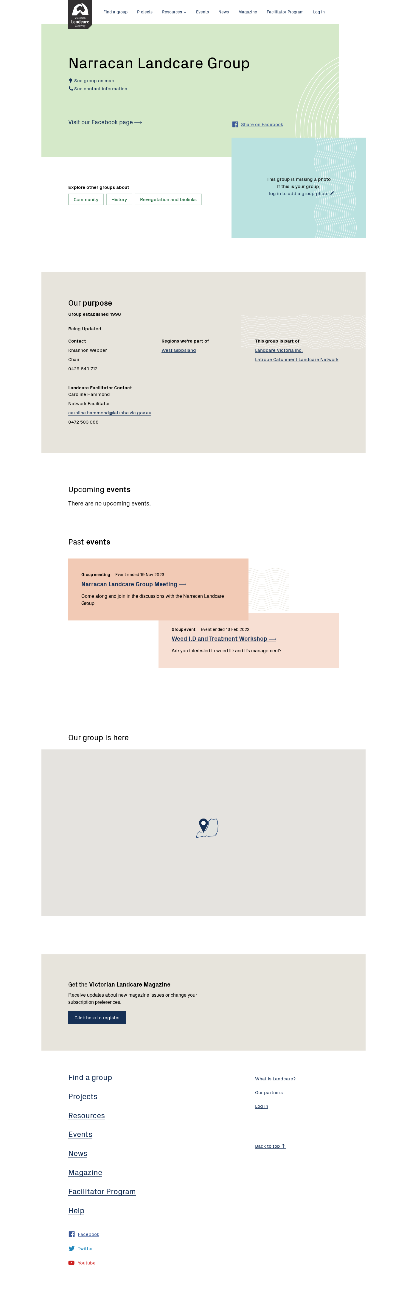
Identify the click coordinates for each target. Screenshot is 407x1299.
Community (86, 199)
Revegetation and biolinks (168, 199)
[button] (203, 826)
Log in (319, 12)
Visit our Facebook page (101, 121)
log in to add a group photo (299, 193)
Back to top (268, 1145)
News (223, 12)
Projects (145, 12)
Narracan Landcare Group (130, 583)
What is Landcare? (275, 1078)
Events (202, 12)
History (119, 199)
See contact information (100, 88)
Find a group (115, 12)
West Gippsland (178, 349)
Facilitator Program (285, 12)
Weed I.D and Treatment (220, 638)
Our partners (269, 1092)
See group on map (94, 80)
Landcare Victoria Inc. (279, 349)
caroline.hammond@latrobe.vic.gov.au (109, 412)
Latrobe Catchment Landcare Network (296, 359)
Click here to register (97, 1017)
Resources (172, 12)
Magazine (247, 12)
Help (76, 1210)
